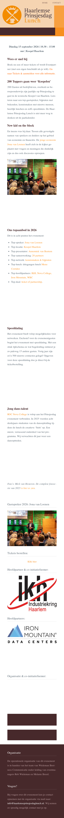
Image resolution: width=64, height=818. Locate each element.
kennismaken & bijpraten (38, 259)
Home (45, 2)
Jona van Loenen (33, 242)
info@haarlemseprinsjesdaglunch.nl (25, 803)
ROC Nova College (17, 414)
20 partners (38, 255)
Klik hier (32, 561)
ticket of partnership (31, 281)
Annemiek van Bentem (40, 251)
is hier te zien (28, 488)
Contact (57, 2)
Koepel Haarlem (32, 246)
